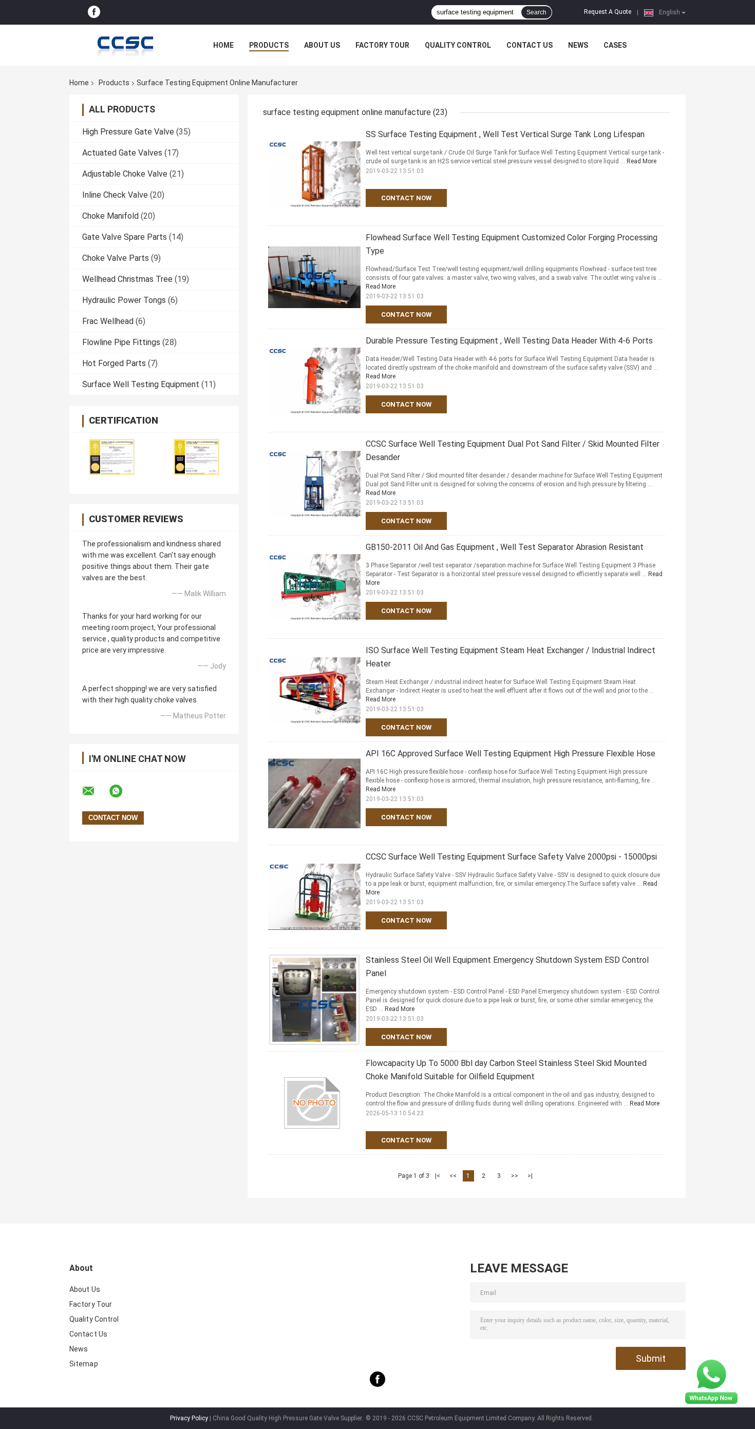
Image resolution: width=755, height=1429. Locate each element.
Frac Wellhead (108, 321)
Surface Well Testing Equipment (140, 384)
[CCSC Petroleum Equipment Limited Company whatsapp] (122, 791)
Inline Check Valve (115, 195)
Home (223, 45)
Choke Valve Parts (115, 258)
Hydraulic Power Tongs (124, 300)
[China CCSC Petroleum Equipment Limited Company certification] (111, 456)
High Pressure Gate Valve (128, 132)
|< (437, 1175)
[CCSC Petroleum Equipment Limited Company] (125, 45)
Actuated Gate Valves (122, 153)
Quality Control (458, 45)
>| (530, 1175)
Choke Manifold (110, 216)
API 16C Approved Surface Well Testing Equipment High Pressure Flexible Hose (510, 753)
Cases (615, 45)
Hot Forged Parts (114, 363)
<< (453, 1175)
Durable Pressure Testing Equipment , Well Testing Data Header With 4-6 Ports (509, 341)
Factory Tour (382, 45)
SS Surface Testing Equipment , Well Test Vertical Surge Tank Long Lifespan (505, 134)
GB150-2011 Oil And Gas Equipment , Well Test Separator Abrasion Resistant (505, 547)
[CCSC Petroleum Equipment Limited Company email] (95, 791)
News (578, 45)
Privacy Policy (189, 1418)
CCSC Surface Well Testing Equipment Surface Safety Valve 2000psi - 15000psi (511, 857)
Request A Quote (607, 11)
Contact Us (529, 45)
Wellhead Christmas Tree (127, 279)
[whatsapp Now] (711, 1381)
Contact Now (406, 198)
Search (536, 12)
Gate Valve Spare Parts (124, 237)
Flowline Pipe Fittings (121, 342)
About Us (322, 45)
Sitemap (83, 1364)
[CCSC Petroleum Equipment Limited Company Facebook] (94, 12)
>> (514, 1175)
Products (269, 45)
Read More (641, 161)
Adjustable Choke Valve (124, 174)
